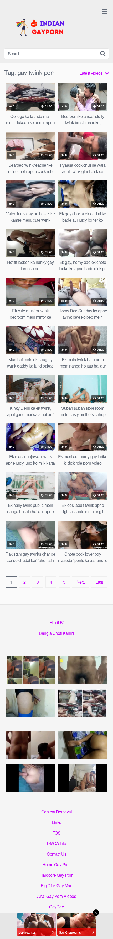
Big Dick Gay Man (56, 886)
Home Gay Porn (56, 864)
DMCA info (56, 843)
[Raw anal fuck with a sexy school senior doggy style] (82, 745)
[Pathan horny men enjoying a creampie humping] (30, 778)
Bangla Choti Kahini (56, 633)
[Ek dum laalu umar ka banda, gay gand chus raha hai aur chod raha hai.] (82, 703)
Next (80, 582)
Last (99, 582)
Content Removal (56, 812)
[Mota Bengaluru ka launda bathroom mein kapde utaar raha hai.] (30, 703)
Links (56, 822)
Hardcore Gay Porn (57, 875)
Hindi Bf (57, 622)
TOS (57, 833)
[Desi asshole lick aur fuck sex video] (30, 670)
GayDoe (56, 907)
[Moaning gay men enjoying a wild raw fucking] (82, 778)
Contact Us (56, 854)
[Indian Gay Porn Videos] (43, 26)
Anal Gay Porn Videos (56, 896)
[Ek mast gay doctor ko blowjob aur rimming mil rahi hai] (30, 745)
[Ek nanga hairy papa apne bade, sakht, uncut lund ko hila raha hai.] (82, 670)
